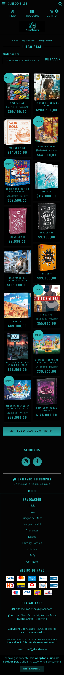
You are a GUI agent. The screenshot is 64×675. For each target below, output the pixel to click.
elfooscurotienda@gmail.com (34, 609)
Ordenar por (11, 54)
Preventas (32, 530)
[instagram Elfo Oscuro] (26, 461)
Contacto (32, 561)
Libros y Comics (32, 543)
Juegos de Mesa (28, 40)
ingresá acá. (14, 642)
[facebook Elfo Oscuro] (37, 461)
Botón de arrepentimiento (41, 642)
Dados (32, 536)
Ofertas (32, 549)
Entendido (32, 668)
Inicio (15, 40)
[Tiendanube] (32, 650)
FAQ (32, 555)
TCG (32, 511)
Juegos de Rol (32, 524)
